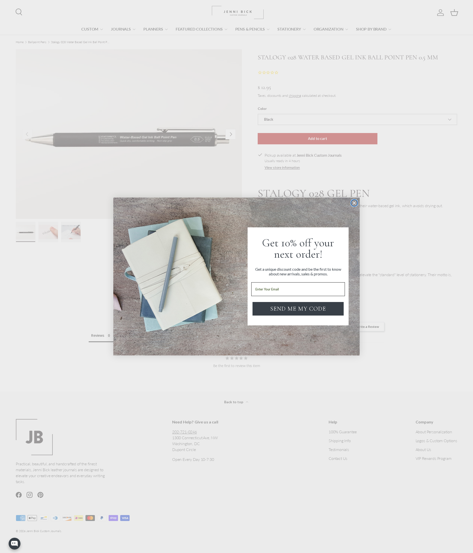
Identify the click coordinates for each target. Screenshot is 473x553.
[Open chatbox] (14, 544)
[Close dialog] (354, 203)
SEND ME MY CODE (298, 308)
